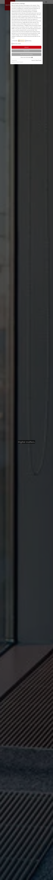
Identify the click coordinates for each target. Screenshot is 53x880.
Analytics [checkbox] (22, 40)
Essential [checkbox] (15, 40)
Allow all (26, 47)
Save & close (26, 50)
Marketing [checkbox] (29, 40)
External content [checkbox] (17, 43)
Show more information (26, 57)
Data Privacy (38, 60)
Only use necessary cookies (26, 54)
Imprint (33, 60)
